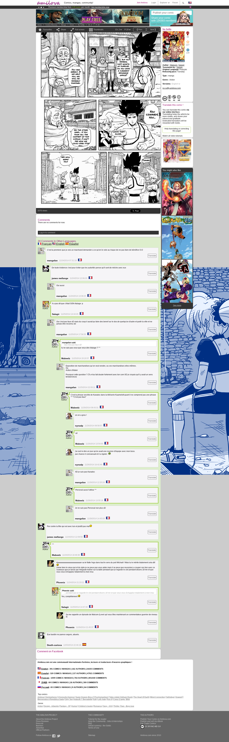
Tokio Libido (114, 697)
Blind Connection (157, 697)
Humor (74, 706)
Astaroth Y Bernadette (83, 699)
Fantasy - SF (65, 706)
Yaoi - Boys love (127, 706)
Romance (98, 706)
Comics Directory (51, 25)
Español (74, 244)
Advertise (40, 728)
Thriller (117, 706)
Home (40, 25)
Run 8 (109, 699)
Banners (39, 726)
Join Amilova (142, 3)
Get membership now (100, 7)
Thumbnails (98, 30)
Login (153, 3)
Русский (45, 687)
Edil (95, 699)
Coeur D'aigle (119, 699)
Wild (128, 699)
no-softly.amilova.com (171, 88)
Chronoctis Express (66, 697)
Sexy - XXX (107, 706)
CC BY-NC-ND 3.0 (152, 726)
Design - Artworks (51, 706)
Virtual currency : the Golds (99, 726)
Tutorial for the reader (97, 719)
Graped (179, 697)
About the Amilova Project (47, 719)
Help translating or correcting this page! (177, 130)
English (60, 244)
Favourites (47, 30)
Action (72, 25)
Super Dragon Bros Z (84, 697)
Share (63, 30)
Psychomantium (101, 697)
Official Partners (42, 730)
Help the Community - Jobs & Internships (105, 721)
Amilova (41, 697)
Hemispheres (51, 697)
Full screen (79, 30)
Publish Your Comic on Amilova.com (155, 719)
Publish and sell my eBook (151, 721)
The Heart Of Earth (141, 697)
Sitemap (91, 735)
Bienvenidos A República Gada (51, 699)
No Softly (81, 25)
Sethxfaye (170, 697)
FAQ (90, 723)
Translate (152, 256)
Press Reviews (42, 721)
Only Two (69, 699)
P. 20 (98, 25)
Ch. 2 (90, 25)
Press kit (39, 723)
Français (46, 244)
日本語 (44, 682)
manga (63, 25)
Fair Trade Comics (148, 723)
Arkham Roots (126, 697)
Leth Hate (102, 699)
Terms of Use (93, 728)
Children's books (85, 706)
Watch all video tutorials (172, 136)
